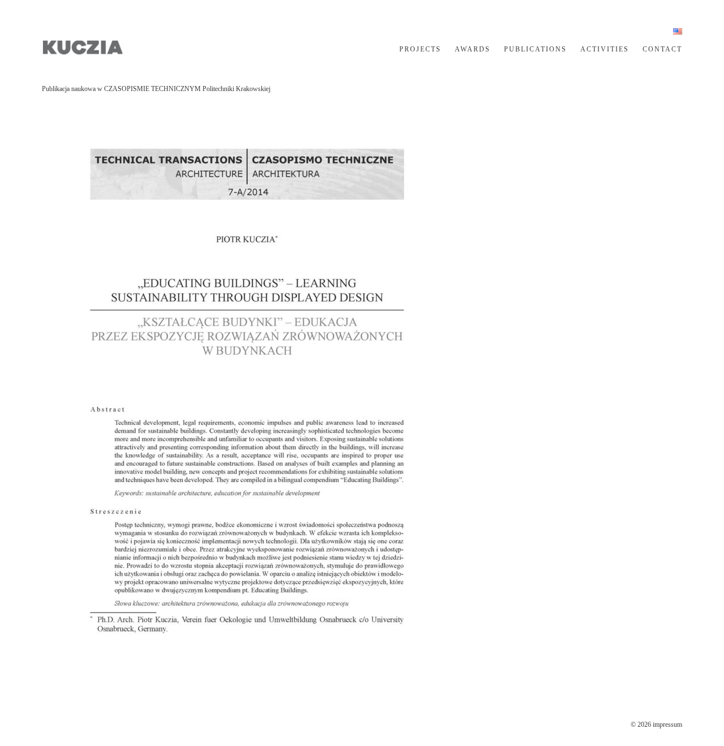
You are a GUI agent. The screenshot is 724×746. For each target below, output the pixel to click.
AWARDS (472, 49)
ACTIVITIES (604, 49)
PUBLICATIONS (535, 49)
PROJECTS (420, 49)
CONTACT (662, 49)
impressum (667, 724)
